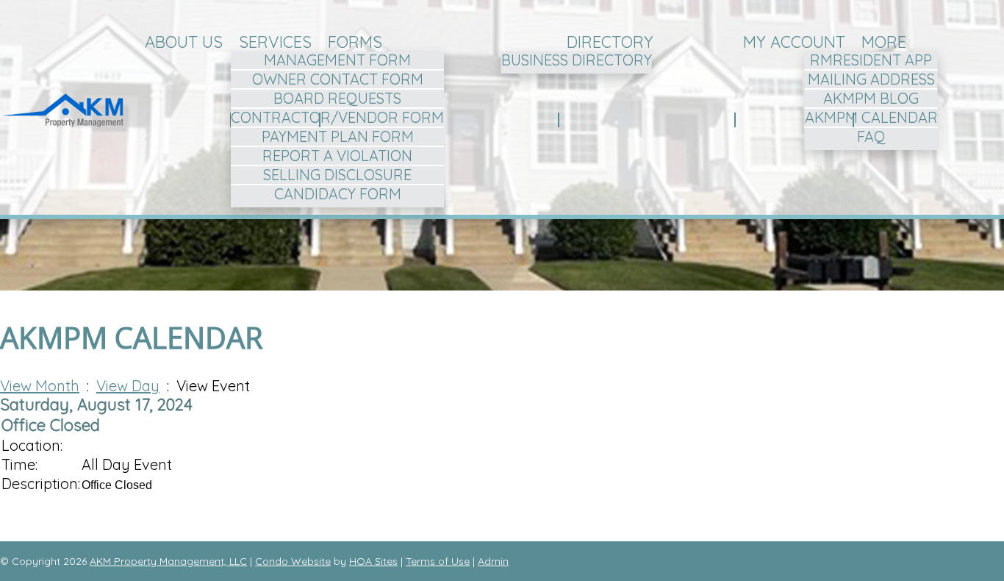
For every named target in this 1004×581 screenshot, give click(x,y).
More (883, 42)
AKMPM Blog (871, 98)
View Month (39, 386)
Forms (355, 42)
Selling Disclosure (337, 174)
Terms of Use (438, 561)
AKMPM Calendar (871, 117)
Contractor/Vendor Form (337, 117)
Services (275, 42)
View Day (127, 386)
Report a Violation (337, 155)
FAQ (871, 136)
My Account (794, 42)
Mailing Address (871, 79)
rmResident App (871, 60)
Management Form (337, 60)
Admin (493, 561)
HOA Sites (373, 561)
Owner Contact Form (337, 79)
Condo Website (293, 561)
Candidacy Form (337, 194)
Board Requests (337, 98)
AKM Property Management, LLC (168, 561)
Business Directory (576, 60)
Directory (610, 42)
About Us (184, 42)
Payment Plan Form (338, 136)
